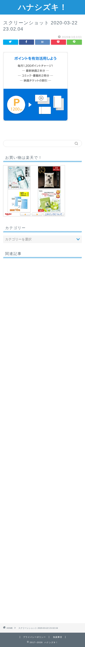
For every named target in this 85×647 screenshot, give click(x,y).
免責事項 (57, 637)
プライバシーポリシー (34, 637)
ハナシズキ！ (42, 7)
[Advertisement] (42, 439)
